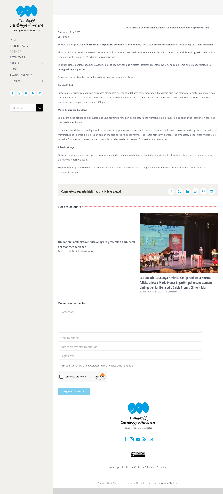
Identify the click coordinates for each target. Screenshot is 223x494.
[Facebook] (125, 439)
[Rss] (144, 439)
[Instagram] (132, 439)
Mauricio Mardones (169, 483)
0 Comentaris (86, 251)
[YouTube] (138, 439)
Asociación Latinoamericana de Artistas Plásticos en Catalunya (130, 64)
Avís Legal (114, 467)
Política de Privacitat (156, 467)
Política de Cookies (132, 467)
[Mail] (151, 439)
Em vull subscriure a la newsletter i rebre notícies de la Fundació (97, 365)
